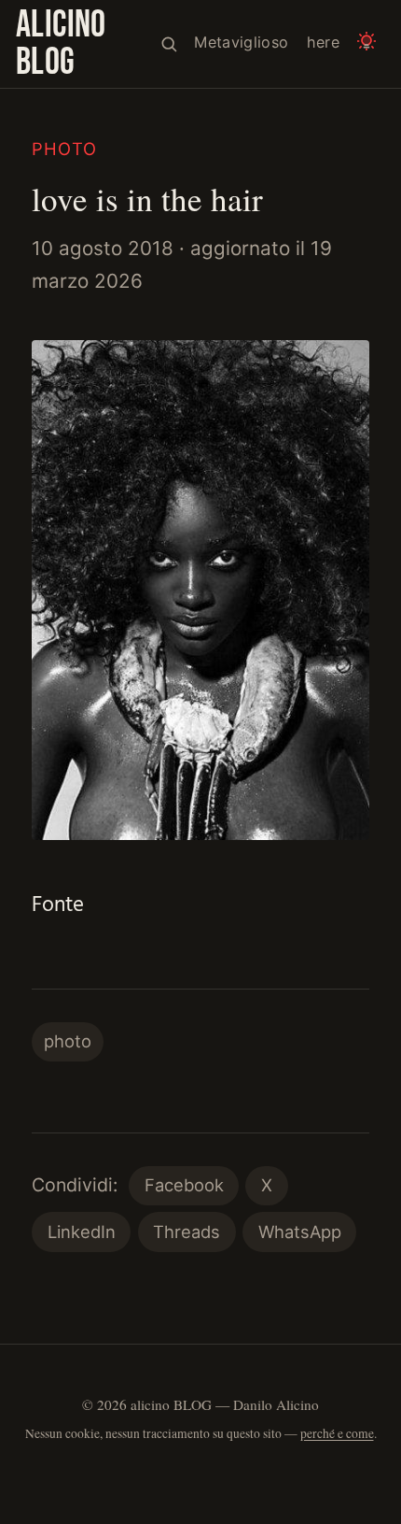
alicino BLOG (61, 44)
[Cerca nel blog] (169, 43)
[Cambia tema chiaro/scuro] (367, 43)
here (323, 42)
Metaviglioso (241, 42)
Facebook (184, 1185)
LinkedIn (82, 1231)
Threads (186, 1231)
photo (64, 148)
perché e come (337, 1433)
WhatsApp (299, 1231)
